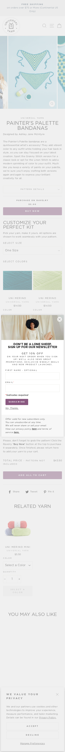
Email (9, 382)
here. (16, 432)
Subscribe (17, 402)
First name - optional (21, 370)
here (34, 429)
